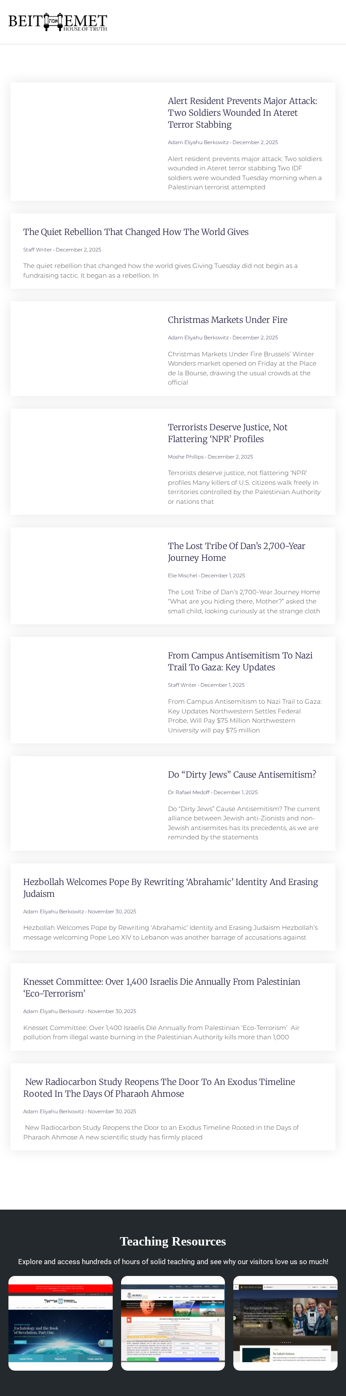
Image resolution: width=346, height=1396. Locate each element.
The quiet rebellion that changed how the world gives (136, 232)
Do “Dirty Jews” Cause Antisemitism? (242, 774)
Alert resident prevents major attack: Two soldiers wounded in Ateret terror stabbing (242, 113)
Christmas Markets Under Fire (227, 319)
